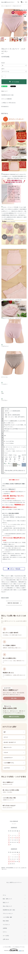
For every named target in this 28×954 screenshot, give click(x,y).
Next (26, 23)
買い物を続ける (4, 106)
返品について (4, 91)
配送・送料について (7, 898)
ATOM (7, 921)
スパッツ (6, 737)
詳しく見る (14, 698)
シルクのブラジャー (8, 757)
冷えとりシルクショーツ (17, 5)
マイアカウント (6, 924)
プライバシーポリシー (8, 913)
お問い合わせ (6, 939)
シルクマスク (7, 767)
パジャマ (6, 752)
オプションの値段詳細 (6, 98)
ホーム (2, 5)
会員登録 (5, 928)
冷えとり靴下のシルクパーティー (7, 2)
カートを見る (6, 935)
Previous (1, 23)
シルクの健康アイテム (9, 762)
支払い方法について (7, 906)
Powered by (6, 950)
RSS (4, 921)
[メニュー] (26, 2)
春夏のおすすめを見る (14, 716)
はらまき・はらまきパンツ (10, 742)
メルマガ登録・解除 (7, 917)
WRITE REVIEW (13, 603)
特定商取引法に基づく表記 (7, 95)
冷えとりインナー (8, 5)
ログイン (5, 932)
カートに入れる (15, 81)
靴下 (5, 732)
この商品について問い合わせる (8, 102)
